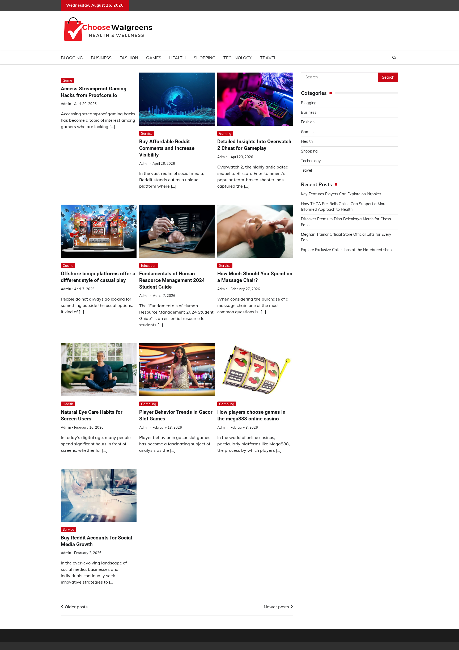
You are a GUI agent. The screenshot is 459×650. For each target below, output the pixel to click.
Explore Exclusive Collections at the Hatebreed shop (346, 249)
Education (148, 265)
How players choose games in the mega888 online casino (251, 415)
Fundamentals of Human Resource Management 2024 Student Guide (172, 280)
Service (146, 133)
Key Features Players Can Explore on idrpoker (341, 194)
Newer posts (276, 606)
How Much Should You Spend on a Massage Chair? (254, 277)
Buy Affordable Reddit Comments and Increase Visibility (166, 148)
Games (153, 57)
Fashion (129, 57)
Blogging (72, 57)
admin (66, 104)
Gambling (148, 404)
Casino (68, 265)
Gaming (225, 133)
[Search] (394, 58)
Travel (268, 57)
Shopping (204, 57)
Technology (237, 57)
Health (177, 57)
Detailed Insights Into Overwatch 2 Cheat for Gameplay (254, 144)
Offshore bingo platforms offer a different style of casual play (98, 277)
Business (101, 57)
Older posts (76, 606)
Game (67, 80)
